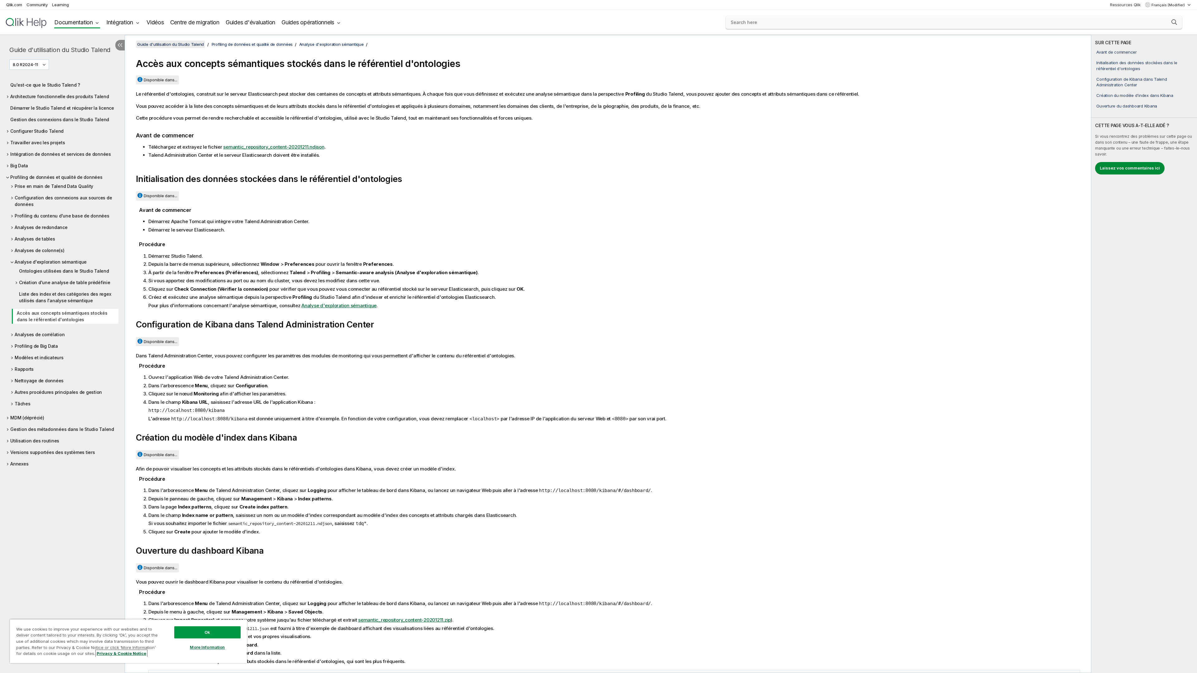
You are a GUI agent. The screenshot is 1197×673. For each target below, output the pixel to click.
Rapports (24, 369)
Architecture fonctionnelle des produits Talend (59, 96)
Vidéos (155, 22)
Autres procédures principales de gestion (58, 392)
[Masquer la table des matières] (120, 45)
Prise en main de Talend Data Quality (54, 186)
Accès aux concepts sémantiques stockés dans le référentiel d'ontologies (62, 316)
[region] (128, 641)
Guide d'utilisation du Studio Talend (59, 50)
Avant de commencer (1116, 52)
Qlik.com (14, 4)
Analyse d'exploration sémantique (51, 262)
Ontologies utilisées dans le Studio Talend (64, 271)
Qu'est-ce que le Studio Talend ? (45, 85)
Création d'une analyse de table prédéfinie (64, 282)
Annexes (19, 463)
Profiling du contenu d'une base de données (62, 215)
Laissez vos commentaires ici (1130, 167)
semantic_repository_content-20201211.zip (404, 620)
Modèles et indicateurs (39, 357)
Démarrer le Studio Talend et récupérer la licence (62, 108)
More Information (207, 647)
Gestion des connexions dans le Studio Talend (59, 119)
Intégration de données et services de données (60, 154)
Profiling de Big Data (36, 346)
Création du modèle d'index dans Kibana (1134, 95)
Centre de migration (194, 22)
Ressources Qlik (1125, 4)
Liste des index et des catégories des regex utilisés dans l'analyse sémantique (65, 297)
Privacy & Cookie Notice (121, 653)
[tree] (62, 273)
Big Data (19, 165)
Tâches (23, 403)
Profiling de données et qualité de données (56, 177)
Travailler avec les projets (37, 142)
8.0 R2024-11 (25, 64)
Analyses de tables (35, 238)
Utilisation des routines (34, 440)
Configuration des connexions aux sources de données (63, 201)
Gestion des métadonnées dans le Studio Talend (62, 429)
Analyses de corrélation (40, 334)
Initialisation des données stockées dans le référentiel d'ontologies (1136, 65)
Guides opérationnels (307, 22)
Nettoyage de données (39, 380)
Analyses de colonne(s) (40, 250)
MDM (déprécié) (27, 417)
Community (37, 4)
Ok (207, 632)
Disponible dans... (160, 79)
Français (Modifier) (1168, 5)
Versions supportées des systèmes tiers (52, 452)
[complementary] (1144, 354)
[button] (1174, 22)
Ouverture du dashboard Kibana (1126, 105)
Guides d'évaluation (250, 22)
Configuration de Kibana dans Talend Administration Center (1131, 82)
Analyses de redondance (41, 227)
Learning (60, 4)
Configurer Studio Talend (37, 131)
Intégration (119, 22)
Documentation (73, 22)
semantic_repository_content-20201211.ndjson (273, 147)
